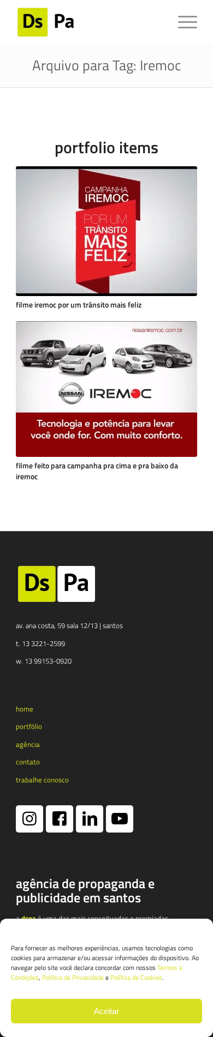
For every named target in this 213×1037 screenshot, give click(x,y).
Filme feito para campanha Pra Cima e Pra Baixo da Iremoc (97, 471)
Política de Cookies (136, 977)
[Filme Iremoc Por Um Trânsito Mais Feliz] (106, 231)
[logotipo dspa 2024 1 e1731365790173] (88, 22)
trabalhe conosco (42, 779)
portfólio (29, 726)
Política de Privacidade (73, 977)
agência (28, 744)
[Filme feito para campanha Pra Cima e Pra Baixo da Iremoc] (106, 389)
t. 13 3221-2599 (40, 643)
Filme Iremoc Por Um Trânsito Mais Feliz (78, 305)
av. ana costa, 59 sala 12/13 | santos (69, 625)
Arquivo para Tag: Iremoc (106, 65)
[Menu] (182, 22)
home (24, 708)
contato (28, 761)
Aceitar (106, 1011)
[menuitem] (182, 22)
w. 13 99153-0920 (44, 660)
